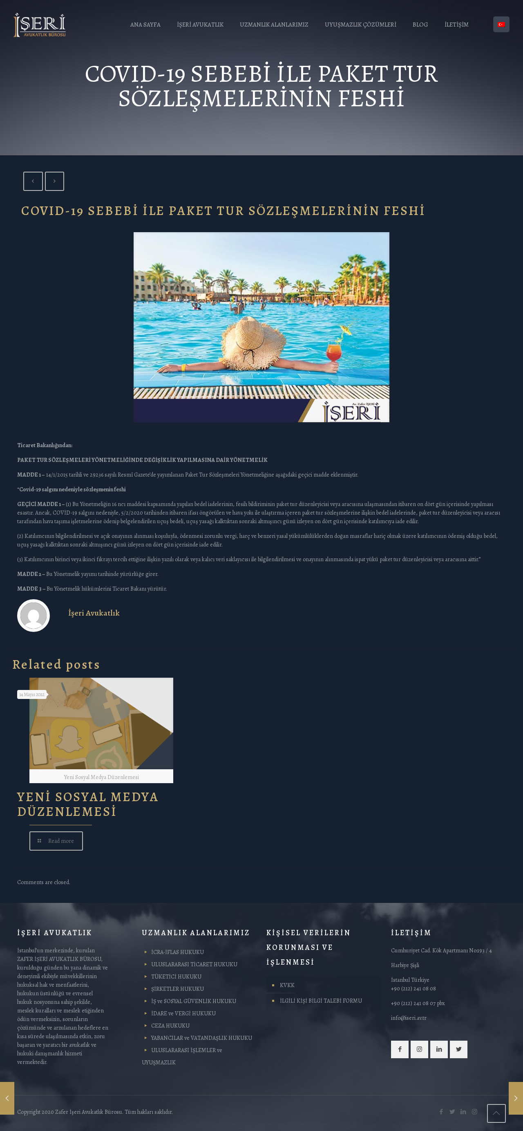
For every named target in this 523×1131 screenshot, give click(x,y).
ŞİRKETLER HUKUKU (177, 989)
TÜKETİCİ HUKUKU (176, 977)
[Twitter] (452, 1112)
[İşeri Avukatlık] (39, 24)
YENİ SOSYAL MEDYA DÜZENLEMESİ (88, 804)
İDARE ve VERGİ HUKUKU (183, 1013)
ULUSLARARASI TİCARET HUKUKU (194, 964)
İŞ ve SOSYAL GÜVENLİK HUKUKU (193, 1001)
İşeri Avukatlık (94, 612)
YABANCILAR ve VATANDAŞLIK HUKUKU (201, 1038)
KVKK (287, 985)
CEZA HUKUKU (170, 1026)
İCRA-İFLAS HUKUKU (177, 952)
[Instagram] (474, 1112)
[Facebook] (441, 1112)
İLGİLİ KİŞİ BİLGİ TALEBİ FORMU (321, 1001)
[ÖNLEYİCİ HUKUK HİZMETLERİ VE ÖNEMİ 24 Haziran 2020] (7, 1098)
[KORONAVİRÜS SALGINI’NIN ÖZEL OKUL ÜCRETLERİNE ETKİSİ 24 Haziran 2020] (516, 1098)
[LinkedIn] (463, 1112)
